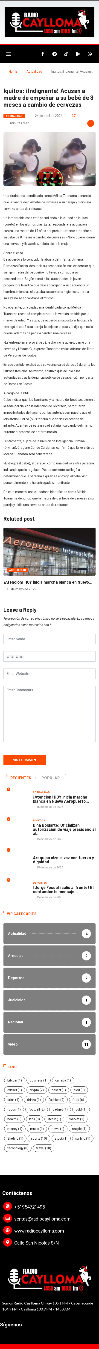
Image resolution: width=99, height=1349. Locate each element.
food (78, 1100)
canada (63, 1080)
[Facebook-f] (42, 54)
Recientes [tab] (20, 778)
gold (81, 1109)
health (14, 1119)
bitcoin (14, 1080)
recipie (79, 1129)
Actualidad (34, 71)
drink (13, 1100)
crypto (37, 1090)
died (79, 1090)
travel (43, 1148)
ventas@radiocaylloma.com (42, 1219)
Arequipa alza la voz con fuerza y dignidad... (63, 859)
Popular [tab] (50, 778)
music (37, 1129)
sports (39, 1138)
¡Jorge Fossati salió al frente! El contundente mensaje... (63, 889)
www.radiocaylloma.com (39, 1231)
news (58, 1129)
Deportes (40, 882)
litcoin (54, 1119)
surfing (82, 1138)
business (38, 1080)
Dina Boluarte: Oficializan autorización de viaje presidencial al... (64, 829)
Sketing (15, 1138)
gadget (60, 1109)
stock (61, 1138)
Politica (39, 820)
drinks (34, 1100)
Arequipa (39, 853)
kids (34, 1119)
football (37, 1109)
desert (59, 1090)
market (76, 1119)
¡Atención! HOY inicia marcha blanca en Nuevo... (47, 582)
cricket (14, 1090)
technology (17, 1148)
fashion (56, 1100)
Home (13, 71)
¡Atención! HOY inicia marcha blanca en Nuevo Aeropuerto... (61, 799)
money (14, 1129)
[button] (8, 54)
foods (14, 1109)
